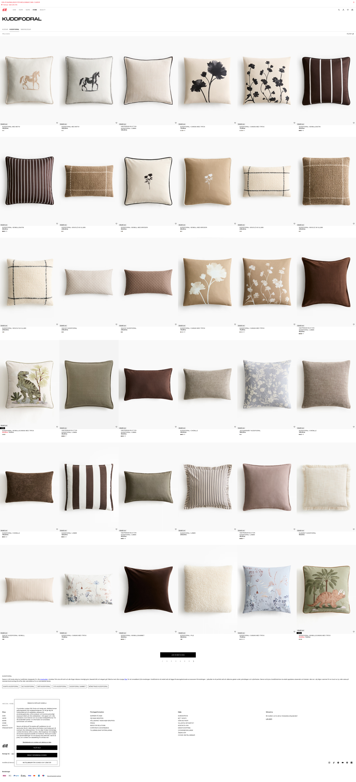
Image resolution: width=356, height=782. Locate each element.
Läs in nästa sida (178, 655)
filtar (125, 679)
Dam (14, 10)
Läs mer (269, 719)
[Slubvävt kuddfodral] (326, 487)
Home (35, 10)
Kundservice (183, 716)
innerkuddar (44, 679)
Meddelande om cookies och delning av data (37, 742)
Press (92, 723)
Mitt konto (182, 718)
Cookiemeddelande (185, 730)
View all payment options (54, 776)
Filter (349, 34)
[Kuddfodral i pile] (207, 589)
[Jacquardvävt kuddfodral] (267, 384)
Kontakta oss (183, 725)
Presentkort (7, 728)
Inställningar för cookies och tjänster (37, 762)
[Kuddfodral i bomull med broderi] (148, 181)
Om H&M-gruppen (96, 718)
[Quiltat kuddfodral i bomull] (29, 589)
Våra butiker (183, 720)
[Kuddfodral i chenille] (207, 384)
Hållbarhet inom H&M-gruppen (102, 720)
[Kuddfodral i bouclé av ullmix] (89, 181)
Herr (21, 10)
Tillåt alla (37, 748)
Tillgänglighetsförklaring (101, 730)
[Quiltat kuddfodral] (89, 282)
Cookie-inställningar (186, 735)
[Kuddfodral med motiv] (29, 80)
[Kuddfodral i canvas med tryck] (207, 80)
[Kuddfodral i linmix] (148, 80)
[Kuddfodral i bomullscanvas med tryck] (29, 384)
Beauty (42, 10)
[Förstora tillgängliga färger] (3, 130)
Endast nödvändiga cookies (37, 755)
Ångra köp (182, 732)
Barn (28, 10)
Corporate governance (99, 728)
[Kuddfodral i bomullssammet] (148, 589)
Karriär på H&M (96, 716)
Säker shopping (184, 728)
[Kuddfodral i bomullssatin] (326, 80)
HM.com (5, 703)
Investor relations (97, 725)
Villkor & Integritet (186, 723)
